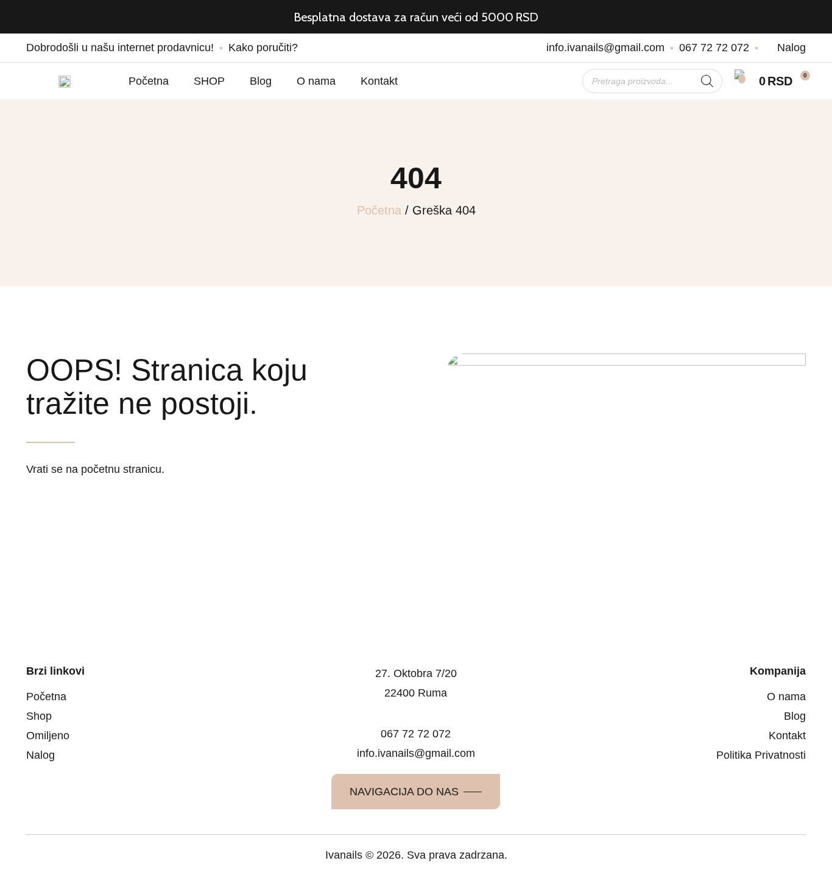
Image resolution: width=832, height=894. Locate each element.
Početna (149, 81)
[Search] (707, 81)
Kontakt (379, 81)
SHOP (209, 81)
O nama (316, 81)
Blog (261, 81)
